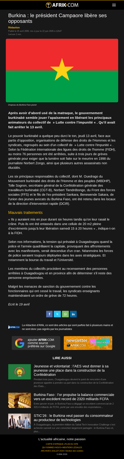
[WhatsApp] (65, 314)
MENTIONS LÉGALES (72, 447)
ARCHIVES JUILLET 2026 (52, 451)
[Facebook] (49, 314)
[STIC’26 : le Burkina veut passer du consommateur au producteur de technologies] (19, 421)
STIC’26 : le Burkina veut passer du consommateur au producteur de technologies (73, 418)
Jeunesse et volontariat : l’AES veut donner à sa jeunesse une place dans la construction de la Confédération (71, 370)
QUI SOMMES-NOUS (51, 447)
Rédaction (14, 27)
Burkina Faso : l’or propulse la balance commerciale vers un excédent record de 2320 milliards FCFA (74, 397)
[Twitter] (57, 314)
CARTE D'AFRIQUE (54, 444)
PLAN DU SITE (71, 444)
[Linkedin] (73, 314)
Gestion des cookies (74, 451)
